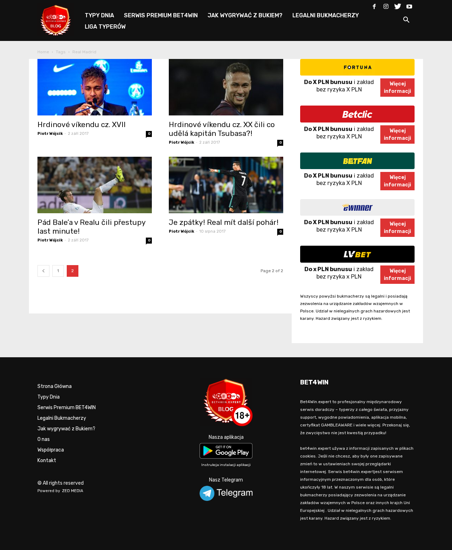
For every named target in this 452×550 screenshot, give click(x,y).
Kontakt (46, 461)
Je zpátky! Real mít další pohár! (224, 222)
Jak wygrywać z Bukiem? (66, 429)
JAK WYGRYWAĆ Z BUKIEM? (245, 15)
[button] (406, 21)
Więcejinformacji (397, 87)
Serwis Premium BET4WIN (66, 408)
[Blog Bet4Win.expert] (59, 19)
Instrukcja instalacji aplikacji (226, 465)
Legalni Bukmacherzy (61, 418)
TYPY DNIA (99, 15)
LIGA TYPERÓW (105, 26)
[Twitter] (397, 5)
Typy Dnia (48, 397)
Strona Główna (54, 386)
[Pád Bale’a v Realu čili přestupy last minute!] (94, 185)
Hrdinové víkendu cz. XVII (81, 124)
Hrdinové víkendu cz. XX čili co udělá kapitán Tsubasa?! (222, 129)
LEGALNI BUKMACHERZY (325, 15)
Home (43, 51)
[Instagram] (386, 5)
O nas (43, 439)
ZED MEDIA (72, 491)
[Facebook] (374, 5)
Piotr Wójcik (50, 133)
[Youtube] (409, 5)
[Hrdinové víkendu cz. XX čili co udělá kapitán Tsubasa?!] (226, 87)
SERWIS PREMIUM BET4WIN (161, 15)
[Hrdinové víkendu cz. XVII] (94, 87)
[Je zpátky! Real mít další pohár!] (226, 185)
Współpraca (50, 450)
